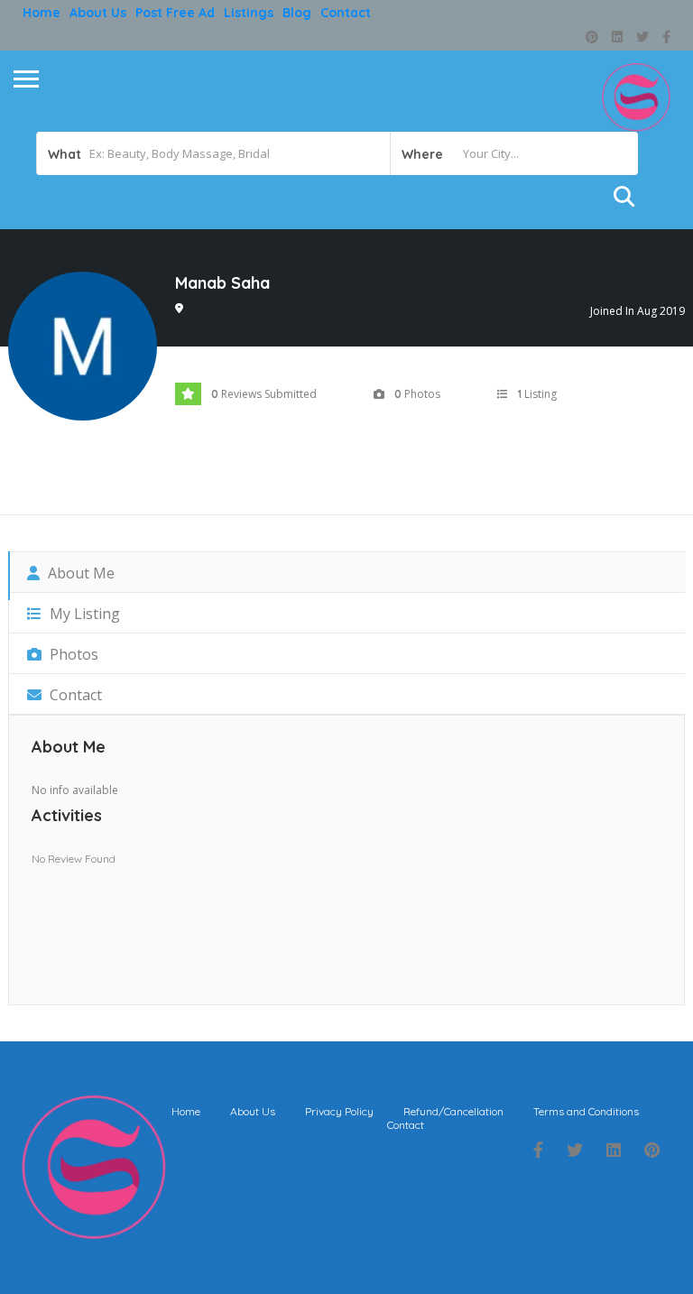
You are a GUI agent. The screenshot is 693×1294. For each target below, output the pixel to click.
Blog (296, 13)
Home (41, 13)
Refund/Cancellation (453, 1111)
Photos (72, 654)
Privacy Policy (339, 1111)
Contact (345, 13)
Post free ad (175, 13)
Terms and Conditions (586, 1111)
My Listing (83, 614)
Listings (248, 13)
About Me (79, 573)
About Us (97, 13)
